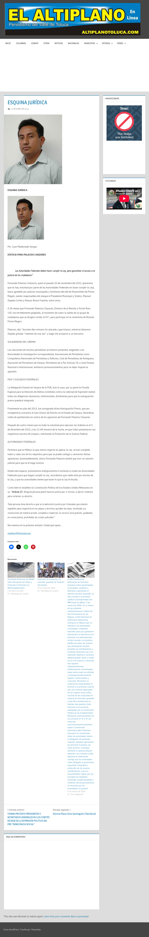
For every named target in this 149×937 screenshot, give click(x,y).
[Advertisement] (74, 69)
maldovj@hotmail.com (19, 533)
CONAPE (34, 43)
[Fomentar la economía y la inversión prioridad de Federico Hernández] (51, 570)
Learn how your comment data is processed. (66, 916)
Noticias (59, 43)
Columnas (21, 43)
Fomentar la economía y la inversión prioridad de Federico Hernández (51, 582)
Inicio (8, 43)
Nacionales (73, 43)
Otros (46, 43)
